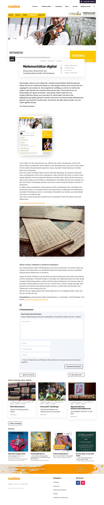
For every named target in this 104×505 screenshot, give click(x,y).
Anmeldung (81, 469)
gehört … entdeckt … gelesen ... (52, 61)
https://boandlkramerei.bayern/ (39, 460)
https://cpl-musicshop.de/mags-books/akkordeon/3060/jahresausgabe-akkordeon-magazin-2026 (18, 458)
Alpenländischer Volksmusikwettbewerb (81, 408)
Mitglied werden (86, 6)
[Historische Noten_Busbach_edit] (52, 256)
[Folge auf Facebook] (78, 483)
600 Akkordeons (17, 407)
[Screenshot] (36, 155)
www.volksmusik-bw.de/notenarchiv (32, 203)
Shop (66, 6)
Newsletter (58, 6)
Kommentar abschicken (73, 366)
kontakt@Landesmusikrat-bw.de (36, 299)
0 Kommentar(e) (69, 68)
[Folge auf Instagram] (83, 483)
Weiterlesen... (13, 414)
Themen (34, 6)
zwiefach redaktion (70, 65)
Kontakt (75, 6)
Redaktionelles (46, 6)
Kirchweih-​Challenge (49, 407)
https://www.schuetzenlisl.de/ (86, 460)
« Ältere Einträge (15, 423)
